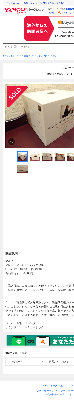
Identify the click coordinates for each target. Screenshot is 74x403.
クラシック (42, 56)
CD (32, 56)
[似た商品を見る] (11, 141)
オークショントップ (12, 56)
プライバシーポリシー (47, 390)
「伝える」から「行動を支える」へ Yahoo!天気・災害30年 (35, 3)
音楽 (26, 56)
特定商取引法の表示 (55, 394)
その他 (53, 56)
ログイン (52, 12)
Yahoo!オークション (54, 385)
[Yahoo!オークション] (24, 8)
